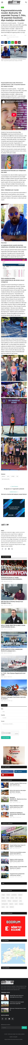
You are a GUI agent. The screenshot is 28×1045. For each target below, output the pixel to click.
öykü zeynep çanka (5, 479)
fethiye (9, 901)
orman (12, 897)
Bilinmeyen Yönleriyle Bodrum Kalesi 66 (18, 1009)
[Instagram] (5, 1018)
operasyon (15, 901)
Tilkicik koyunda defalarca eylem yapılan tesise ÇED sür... (18, 853)
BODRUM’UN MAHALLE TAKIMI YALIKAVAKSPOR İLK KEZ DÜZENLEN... (12, 578)
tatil (16, 897)
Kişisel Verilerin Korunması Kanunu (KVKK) (13, 1039)
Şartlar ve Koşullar (13, 1036)
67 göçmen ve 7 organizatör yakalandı (14, 488)
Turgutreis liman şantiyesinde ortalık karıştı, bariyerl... (17, 874)
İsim (2, 709)
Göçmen (20, 894)
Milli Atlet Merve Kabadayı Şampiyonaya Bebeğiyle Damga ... (12, 602)
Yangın (3, 894)
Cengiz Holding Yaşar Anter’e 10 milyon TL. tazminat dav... (17, 845)
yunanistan (14, 894)
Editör (5, 35)
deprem (11, 904)
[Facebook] (2, 1018)
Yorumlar (4, 705)
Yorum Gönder (5, 737)
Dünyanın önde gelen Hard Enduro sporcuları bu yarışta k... (13, 697)
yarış (8, 476)
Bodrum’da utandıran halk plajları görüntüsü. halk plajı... (18, 791)
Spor (2, 7)
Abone (24, 1027)
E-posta (3, 715)
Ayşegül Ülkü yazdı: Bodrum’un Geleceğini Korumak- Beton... (16, 996)
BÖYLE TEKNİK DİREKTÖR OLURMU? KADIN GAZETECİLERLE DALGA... (13, 626)
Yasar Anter (12, 855)
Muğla (3, 897)
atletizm (3, 476)
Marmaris (4, 901)
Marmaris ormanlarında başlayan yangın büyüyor (14, 494)
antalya (12, 476)
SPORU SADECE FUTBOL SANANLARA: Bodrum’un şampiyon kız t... (12, 650)
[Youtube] (9, 1018)
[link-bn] (14, 508)
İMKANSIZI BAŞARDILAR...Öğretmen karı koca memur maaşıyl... (18, 799)
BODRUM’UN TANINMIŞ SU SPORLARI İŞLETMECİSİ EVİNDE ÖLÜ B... (17, 814)
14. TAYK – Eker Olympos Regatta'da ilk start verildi (13, 674)
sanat (16, 904)
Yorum (2, 721)
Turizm (8, 894)
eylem (3, 907)
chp (7, 907)
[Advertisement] (14, 71)
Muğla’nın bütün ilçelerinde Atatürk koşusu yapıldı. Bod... (17, 860)
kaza (20, 897)
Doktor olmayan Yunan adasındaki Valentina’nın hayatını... (18, 867)
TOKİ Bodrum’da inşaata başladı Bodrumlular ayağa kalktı (17, 1002)
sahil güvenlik (5, 904)
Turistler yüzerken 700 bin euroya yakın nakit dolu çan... (18, 784)
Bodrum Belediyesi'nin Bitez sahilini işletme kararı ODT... (16, 806)
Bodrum (11, 907)
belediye (21, 904)
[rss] (12, 1018)
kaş (17, 476)
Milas (7, 897)
